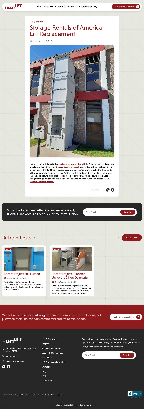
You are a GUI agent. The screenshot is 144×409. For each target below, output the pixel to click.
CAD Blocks (47, 357)
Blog (95, 6)
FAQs (44, 376)
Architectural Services (66, 6)
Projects (53, 6)
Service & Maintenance (84, 6)
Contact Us (47, 380)
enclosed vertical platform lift (72, 164)
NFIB (47, 395)
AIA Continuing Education (53, 362)
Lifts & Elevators (42, 6)
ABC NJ (60, 395)
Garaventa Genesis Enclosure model (62, 167)
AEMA (20, 395)
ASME (40, 395)
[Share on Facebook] (112, 190)
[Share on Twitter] (108, 190)
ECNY (34, 395)
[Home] (13, 6)
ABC (53, 395)
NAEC (27, 395)
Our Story (46, 367)
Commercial (40, 22)
